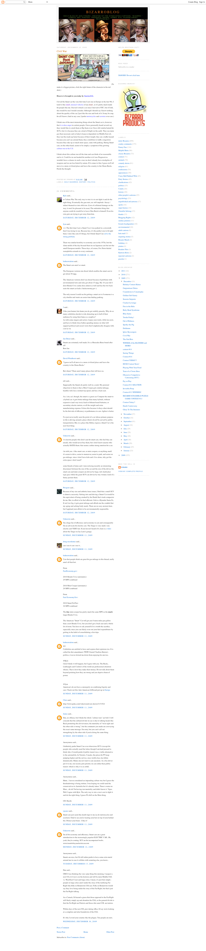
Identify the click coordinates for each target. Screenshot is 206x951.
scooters (102, 116)
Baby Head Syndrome (131, 310)
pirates (120, 246)
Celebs (121, 188)
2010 (123, 274)
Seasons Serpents (129, 299)
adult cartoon (123, 230)
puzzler (121, 259)
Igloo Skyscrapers (129, 332)
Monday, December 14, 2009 (78, 847)
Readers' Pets (123, 249)
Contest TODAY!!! (130, 360)
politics (91, 182)
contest (121, 156)
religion (121, 166)
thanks (120, 214)
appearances (123, 172)
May (126, 436)
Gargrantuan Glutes (130, 288)
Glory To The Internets (131, 409)
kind (91, 104)
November (128, 414)
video (109, 528)
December (128, 281)
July (125, 428)
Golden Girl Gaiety (130, 295)
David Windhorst (69, 358)
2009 (123, 278)
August (126, 425)
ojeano (65, 811)
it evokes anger (66, 125)
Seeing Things (128, 353)
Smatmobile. (89, 96)
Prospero (66, 487)
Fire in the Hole (129, 306)
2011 (123, 271)
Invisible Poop (128, 388)
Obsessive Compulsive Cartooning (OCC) (131, 376)
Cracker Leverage (129, 302)
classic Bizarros (124, 153)
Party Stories (123, 179)
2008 (123, 455)
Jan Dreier (67, 338)
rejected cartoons (124, 256)
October (127, 417)
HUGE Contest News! (131, 364)
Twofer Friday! (128, 317)
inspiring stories (124, 236)
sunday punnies (124, 220)
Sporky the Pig (128, 324)
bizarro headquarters (126, 224)
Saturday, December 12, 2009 (79, 217)
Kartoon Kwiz (123, 252)
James (65, 713)
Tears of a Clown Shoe (131, 371)
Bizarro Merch (123, 240)
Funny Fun (122, 147)
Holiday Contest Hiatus (132, 284)
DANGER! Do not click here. (129, 75)
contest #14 (127, 349)
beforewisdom (68, 261)
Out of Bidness (128, 321)
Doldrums (126, 328)
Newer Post (61, 932)
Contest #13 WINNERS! (132, 392)
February (127, 447)
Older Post (110, 932)
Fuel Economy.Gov (70, 597)
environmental (123, 227)
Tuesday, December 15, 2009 (78, 863)
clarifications (123, 182)
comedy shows (123, 163)
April (126, 439)
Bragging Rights (124, 217)
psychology (122, 198)
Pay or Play (127, 381)
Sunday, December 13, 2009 (78, 535)
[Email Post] (85, 179)
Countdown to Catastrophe (133, 291)
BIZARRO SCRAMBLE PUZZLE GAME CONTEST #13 (135, 397)
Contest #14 (127, 356)
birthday (121, 243)
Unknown (66, 435)
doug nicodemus (69, 541)
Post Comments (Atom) (76, 937)
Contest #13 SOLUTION (132, 385)
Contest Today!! (129, 402)
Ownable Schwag (124, 211)
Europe (107, 690)
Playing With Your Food (132, 367)
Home (86, 932)
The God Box (128, 339)
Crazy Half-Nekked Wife (127, 176)
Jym (64, 224)
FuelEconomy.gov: (70, 571)
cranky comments (125, 144)
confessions (122, 169)
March (126, 443)
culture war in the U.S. (65, 148)
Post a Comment (63, 927)
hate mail (121, 233)
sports (120, 204)
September (128, 421)
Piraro (124, 467)
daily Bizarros (71, 182)
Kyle (65, 195)
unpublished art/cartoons (127, 201)
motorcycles (91, 116)
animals (121, 160)
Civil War (62, 51)
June (126, 432)
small (68, 104)
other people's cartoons (127, 195)
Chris (65, 700)
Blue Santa (127, 313)
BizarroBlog (103, 11)
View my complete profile (130, 471)
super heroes (123, 208)
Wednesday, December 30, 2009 (80, 921)
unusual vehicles (77, 104)
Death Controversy (130, 406)
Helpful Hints (123, 150)
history (82, 182)
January (127, 450)
